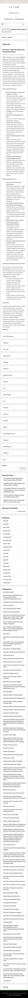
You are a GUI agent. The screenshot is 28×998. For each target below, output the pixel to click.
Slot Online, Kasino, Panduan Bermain (13, 873)
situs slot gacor (7, 394)
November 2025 (7, 540)
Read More (5, 329)
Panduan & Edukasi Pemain (10, 745)
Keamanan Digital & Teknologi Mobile (13, 695)
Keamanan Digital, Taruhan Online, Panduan (14, 706)
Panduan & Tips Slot (8, 748)
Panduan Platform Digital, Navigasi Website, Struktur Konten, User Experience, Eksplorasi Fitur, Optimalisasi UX (14, 784)
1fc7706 (6, 54)
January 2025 (6, 573)
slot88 (4, 427)
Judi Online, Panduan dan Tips (11, 673)
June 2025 (5, 556)
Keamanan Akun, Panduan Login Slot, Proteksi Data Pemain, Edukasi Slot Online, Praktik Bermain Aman (14, 686)
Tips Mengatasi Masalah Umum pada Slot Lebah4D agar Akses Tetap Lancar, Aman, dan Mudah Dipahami (14, 490)
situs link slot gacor (8, 336)
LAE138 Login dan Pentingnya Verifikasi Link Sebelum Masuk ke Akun (13, 1)
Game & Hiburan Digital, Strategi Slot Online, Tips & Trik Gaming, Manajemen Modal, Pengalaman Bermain (13, 628)
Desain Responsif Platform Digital (12, 608)
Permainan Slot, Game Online (10, 814)
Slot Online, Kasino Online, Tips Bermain (13, 870)
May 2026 (5, 521)
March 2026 (6, 527)
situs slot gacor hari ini (9, 433)
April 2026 (5, 524)
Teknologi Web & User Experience (12, 950)
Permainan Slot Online (9, 806)
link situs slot (6, 356)
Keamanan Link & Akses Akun (11, 713)
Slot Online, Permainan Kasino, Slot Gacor (14, 881)
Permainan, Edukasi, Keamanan (11, 818)
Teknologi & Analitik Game (10, 902)
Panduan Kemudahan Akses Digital (12, 764)
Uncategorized (7, 980)
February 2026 (6, 530)
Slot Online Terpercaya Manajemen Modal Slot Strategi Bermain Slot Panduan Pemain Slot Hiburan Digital (14, 861)
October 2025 (6, 543)
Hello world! (22, 511)
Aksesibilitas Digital (8, 592)
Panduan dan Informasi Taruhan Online (13, 754)
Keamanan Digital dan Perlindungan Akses (14, 698)
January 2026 (6, 534)
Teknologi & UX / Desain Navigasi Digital (13, 915)
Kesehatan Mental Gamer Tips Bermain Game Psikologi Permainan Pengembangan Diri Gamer (14, 729)
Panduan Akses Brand (8, 751)
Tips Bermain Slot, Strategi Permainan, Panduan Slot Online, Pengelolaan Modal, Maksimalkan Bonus (13, 975)
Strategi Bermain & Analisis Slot (11, 896)
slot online (6, 349)
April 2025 (5, 563)
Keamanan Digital (7, 691)
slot (4, 388)
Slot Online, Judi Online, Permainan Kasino (14, 866)
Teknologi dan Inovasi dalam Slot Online (13, 919)
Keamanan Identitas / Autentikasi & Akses (14, 709)
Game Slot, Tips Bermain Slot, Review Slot (14, 652)
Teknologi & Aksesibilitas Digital (11, 899)
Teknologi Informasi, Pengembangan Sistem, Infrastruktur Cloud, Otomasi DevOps (12, 939)
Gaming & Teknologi (8, 655)
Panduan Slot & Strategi (9, 790)
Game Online (6, 634)
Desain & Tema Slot (8, 605)
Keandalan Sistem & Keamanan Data (12, 716)
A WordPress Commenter (10, 511)
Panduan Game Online (9, 758)
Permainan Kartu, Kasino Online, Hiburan (13, 793)
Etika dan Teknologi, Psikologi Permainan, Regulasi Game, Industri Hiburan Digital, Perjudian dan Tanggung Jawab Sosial (14, 616)
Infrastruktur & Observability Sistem (12, 670)
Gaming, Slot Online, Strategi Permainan (13, 658)
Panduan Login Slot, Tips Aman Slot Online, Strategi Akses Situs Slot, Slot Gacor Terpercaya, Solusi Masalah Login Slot (14, 769)
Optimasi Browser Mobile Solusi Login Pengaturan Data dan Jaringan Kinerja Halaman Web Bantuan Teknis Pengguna (13, 739)
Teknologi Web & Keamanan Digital (12, 947)
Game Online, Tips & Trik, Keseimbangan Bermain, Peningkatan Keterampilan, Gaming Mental (13, 643)
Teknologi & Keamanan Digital (11, 909)
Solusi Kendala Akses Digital (10, 893)
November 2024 (7, 579)
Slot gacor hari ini (7, 375)
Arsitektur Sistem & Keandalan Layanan (13, 602)
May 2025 (5, 560)
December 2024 (7, 576)
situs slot (5, 381)
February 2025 (6, 570)
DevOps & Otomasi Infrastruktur (11, 612)
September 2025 (7, 547)
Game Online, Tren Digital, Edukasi (12, 649)
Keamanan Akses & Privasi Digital (12, 681)
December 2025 (7, 537)
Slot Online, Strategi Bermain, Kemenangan (14, 884)
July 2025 (5, 553)
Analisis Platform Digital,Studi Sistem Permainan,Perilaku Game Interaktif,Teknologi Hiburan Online (13, 597)
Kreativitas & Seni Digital (9, 735)
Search (4, 465)
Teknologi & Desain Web (9, 906)
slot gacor (5, 343)
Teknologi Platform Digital (10, 944)
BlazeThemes (17, 995)
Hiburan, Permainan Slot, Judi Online (12, 662)
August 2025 (6, 550)
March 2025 (6, 566)
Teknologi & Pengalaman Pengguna (12, 912)
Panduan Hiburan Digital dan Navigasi (13, 761)
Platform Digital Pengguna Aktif (11, 821)
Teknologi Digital (7, 922)
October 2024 (6, 582)
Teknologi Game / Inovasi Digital (11, 934)
